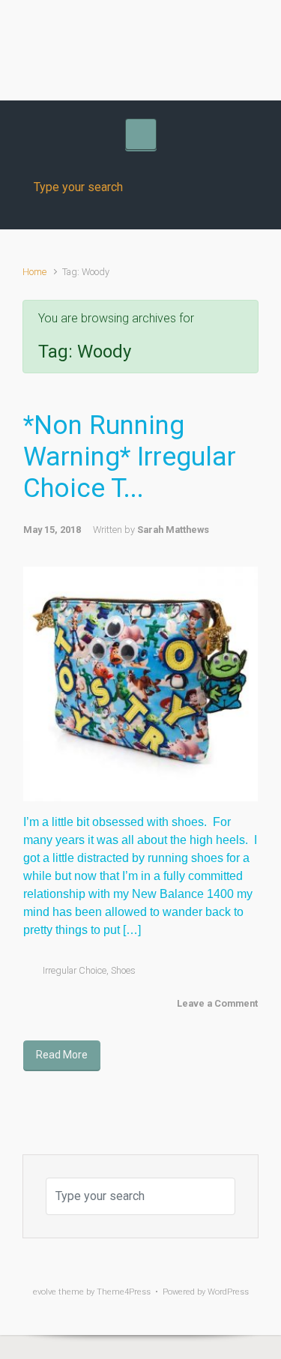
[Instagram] (141, 32)
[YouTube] (171, 32)
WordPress (228, 1292)
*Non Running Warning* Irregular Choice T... (129, 457)
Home (34, 271)
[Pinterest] (201, 32)
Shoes (123, 970)
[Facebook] (81, 32)
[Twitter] (111, 32)
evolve (44, 1292)
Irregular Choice (74, 970)
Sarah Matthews (173, 529)
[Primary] (141, 134)
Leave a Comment (217, 1003)
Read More (62, 1055)
